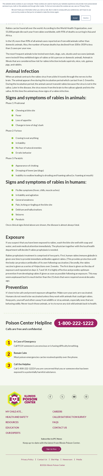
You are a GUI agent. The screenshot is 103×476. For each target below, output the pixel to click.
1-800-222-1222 (76, 323)
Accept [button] (75, 18)
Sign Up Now (51, 449)
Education (12, 427)
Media (79, 459)
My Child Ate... (14, 411)
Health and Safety (17, 417)
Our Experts (13, 433)
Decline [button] (86, 18)
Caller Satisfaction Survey (69, 417)
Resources (12, 422)
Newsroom (67, 459)
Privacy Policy (27, 459)
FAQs (55, 422)
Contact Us (60, 427)
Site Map (55, 459)
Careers (57, 411)
